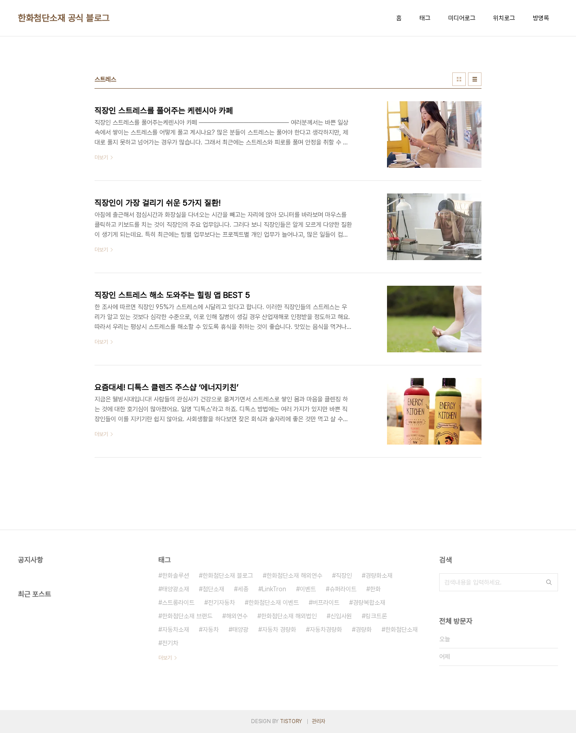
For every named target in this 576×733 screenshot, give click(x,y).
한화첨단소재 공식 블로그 (64, 18)
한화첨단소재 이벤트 (273, 602)
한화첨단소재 (401, 629)
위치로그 (504, 18)
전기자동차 (221, 602)
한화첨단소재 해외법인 (289, 616)
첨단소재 (213, 589)
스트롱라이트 (178, 602)
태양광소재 (175, 589)
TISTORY (291, 721)
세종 (243, 589)
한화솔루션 (175, 575)
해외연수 (237, 616)
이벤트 (308, 589)
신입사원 (341, 616)
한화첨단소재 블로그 (227, 575)
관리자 (318, 721)
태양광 (240, 629)
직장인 (344, 575)
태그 (424, 18)
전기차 (170, 643)
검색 (549, 582)
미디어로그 (461, 18)
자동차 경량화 (279, 629)
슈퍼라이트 (342, 589)
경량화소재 (378, 575)
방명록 (541, 18)
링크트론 (376, 616)
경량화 (364, 629)
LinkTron (274, 589)
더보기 (165, 658)
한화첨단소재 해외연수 (294, 575)
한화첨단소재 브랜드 (187, 616)
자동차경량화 (326, 629)
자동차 (210, 629)
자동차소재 (175, 629)
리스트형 (475, 79)
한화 (375, 589)
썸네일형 (459, 79)
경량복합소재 (369, 602)
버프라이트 (325, 602)
